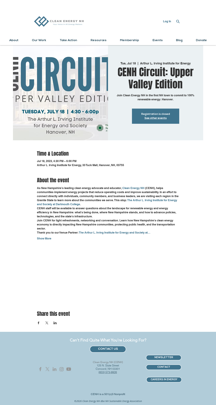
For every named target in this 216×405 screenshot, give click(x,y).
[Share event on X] (46, 323)
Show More (44, 238)
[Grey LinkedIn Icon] (54, 369)
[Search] (178, 21)
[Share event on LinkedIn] (55, 323)
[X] (47, 369)
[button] (14, 40)
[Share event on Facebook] (38, 323)
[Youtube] (68, 369)
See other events (155, 118)
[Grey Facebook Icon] (40, 369)
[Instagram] (61, 369)
